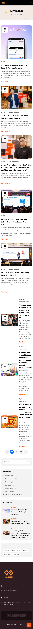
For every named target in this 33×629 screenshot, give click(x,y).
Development (16, 551)
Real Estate (16, 554)
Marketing (7, 554)
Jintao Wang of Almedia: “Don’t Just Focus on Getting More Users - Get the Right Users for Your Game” (16, 167)
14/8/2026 (14, 528)
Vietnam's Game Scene (13, 494)
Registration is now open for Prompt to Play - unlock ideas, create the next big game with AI (25, 412)
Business (6, 551)
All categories (9, 475)
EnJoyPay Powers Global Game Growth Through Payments (19, 512)
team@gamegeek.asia (10, 590)
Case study (9, 482)
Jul (5, 318)
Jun (5, 368)
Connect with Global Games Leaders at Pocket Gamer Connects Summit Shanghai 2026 (25, 360)
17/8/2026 (14, 519)
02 (16, 452)
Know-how (9, 491)
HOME (14, 14)
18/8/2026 (14, 507)
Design (25, 551)
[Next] (26, 452)
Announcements (11, 479)
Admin (5, 62)
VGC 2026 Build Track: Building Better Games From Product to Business (14, 221)
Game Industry (10, 488)
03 (21, 452)
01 (12, 452)
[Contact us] (29, 625)
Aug (5, 30)
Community (9, 485)
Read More (5, 81)
